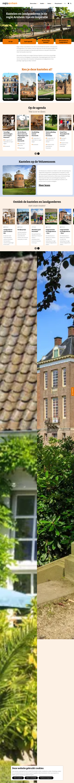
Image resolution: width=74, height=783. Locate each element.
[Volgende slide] (38, 153)
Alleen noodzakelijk (31, 778)
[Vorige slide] (35, 153)
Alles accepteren (18, 778)
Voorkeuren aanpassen (46, 778)
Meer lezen (44, 185)
